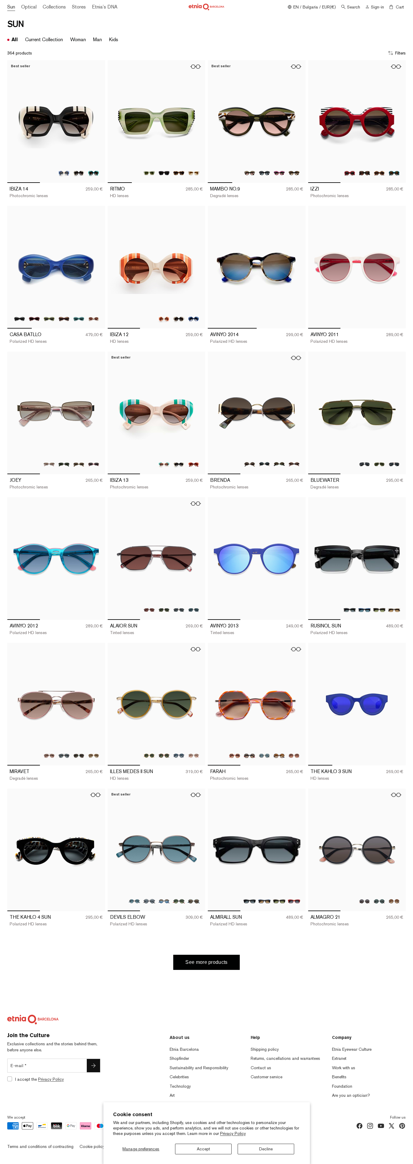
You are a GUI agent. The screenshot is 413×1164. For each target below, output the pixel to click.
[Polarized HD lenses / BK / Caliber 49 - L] (264, 173)
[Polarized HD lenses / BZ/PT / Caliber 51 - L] (134, 901)
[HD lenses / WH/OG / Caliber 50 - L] (164, 319)
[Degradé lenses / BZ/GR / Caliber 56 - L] (164, 610)
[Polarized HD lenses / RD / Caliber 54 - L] (294, 901)
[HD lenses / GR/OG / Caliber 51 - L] (179, 901)
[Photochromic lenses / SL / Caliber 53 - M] (49, 464)
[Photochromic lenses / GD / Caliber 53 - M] (79, 464)
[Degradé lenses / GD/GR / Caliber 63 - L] (379, 464)
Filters (400, 53)
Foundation (342, 1086)
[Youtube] (381, 1125)
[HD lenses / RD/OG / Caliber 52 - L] (193, 464)
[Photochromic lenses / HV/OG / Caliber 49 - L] (294, 173)
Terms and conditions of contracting (40, 1146)
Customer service (266, 1076)
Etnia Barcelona (184, 1049)
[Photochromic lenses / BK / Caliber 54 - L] (79, 173)
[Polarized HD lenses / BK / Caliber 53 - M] (64, 464)
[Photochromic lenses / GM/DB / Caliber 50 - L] (179, 755)
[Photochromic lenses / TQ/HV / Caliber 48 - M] (394, 173)
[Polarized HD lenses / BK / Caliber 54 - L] (249, 901)
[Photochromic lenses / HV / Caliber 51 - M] (394, 901)
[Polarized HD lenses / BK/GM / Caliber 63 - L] (364, 464)
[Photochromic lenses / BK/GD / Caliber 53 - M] (249, 464)
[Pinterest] (402, 1125)
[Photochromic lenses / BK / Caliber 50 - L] (179, 319)
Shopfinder (179, 1058)
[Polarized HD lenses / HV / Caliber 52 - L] (64, 319)
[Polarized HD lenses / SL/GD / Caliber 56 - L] (193, 610)
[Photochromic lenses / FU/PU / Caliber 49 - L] (279, 173)
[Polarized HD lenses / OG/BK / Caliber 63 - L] (394, 464)
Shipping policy (265, 1049)
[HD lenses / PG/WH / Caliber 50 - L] (193, 755)
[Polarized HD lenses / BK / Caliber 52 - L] (19, 319)
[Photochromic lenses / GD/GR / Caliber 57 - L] (79, 755)
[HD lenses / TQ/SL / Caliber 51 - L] (193, 901)
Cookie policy (92, 1146)
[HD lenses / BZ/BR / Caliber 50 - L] (164, 755)
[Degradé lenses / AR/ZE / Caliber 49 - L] (249, 173)
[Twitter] (391, 1125)
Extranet (339, 1058)
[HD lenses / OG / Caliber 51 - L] (294, 755)
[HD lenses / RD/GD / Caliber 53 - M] (93, 464)
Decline (266, 1148)
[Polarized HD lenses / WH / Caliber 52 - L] (93, 319)
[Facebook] (359, 1125)
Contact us (261, 1067)
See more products (206, 962)
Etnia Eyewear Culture (352, 1049)
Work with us (343, 1067)
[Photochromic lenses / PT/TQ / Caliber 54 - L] (93, 173)
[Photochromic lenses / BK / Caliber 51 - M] (364, 901)
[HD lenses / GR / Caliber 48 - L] (149, 173)
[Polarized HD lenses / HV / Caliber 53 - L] (379, 610)
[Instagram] (370, 1125)
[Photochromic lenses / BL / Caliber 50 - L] (193, 319)
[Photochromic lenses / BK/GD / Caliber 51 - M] (249, 755)
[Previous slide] (16, 121)
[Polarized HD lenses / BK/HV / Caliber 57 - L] (64, 755)
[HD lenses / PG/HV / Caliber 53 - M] (294, 464)
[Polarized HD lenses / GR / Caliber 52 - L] (49, 319)
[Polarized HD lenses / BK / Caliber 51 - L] (149, 901)
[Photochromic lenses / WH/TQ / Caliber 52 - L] (164, 464)
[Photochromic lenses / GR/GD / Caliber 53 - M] (279, 464)
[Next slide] (96, 121)
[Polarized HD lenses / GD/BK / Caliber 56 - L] (179, 610)
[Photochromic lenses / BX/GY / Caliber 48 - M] (349, 173)
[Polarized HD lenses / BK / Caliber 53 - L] (349, 610)
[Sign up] (93, 1065)
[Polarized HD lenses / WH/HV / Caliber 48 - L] (193, 173)
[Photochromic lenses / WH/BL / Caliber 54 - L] (64, 173)
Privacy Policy (233, 1133)
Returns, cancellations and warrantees (285, 1058)
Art (172, 1095)
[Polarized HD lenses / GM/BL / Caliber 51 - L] (164, 901)
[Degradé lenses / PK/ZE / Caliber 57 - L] (49, 755)
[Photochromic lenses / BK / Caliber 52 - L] (179, 464)
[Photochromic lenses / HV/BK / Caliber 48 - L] (179, 173)
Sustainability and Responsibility (199, 1067)
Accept (203, 1148)
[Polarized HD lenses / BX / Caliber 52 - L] (34, 319)
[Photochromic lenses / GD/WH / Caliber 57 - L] (93, 755)
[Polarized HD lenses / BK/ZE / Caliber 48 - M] (364, 173)
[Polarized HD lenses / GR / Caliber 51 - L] (264, 755)
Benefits (339, 1076)
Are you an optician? (351, 1095)
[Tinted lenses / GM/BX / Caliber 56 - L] (149, 610)
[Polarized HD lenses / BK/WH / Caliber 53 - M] (264, 464)
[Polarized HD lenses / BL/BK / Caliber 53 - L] (364, 610)
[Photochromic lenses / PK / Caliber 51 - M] (235, 755)
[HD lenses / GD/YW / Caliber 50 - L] (149, 755)
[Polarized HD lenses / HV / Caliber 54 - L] (279, 901)
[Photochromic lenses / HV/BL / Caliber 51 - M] (279, 755)
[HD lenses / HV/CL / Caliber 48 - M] (379, 173)
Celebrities (179, 1076)
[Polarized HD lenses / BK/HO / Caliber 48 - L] (164, 173)
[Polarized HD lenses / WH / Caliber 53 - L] (394, 610)
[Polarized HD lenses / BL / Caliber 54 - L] (264, 901)
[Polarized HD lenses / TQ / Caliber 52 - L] (79, 319)
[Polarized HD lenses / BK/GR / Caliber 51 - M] (379, 901)
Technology (180, 1086)
